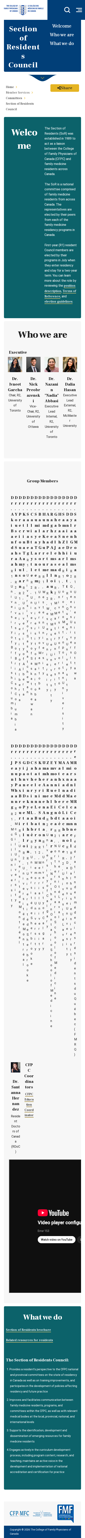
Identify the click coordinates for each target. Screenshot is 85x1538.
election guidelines (58, 302)
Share (66, 88)
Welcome (61, 26)
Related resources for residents (29, 1340)
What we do (62, 43)
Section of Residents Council (20, 106)
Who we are (62, 35)
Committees (14, 98)
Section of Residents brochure (28, 1330)
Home (10, 87)
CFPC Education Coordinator (29, 1104)
